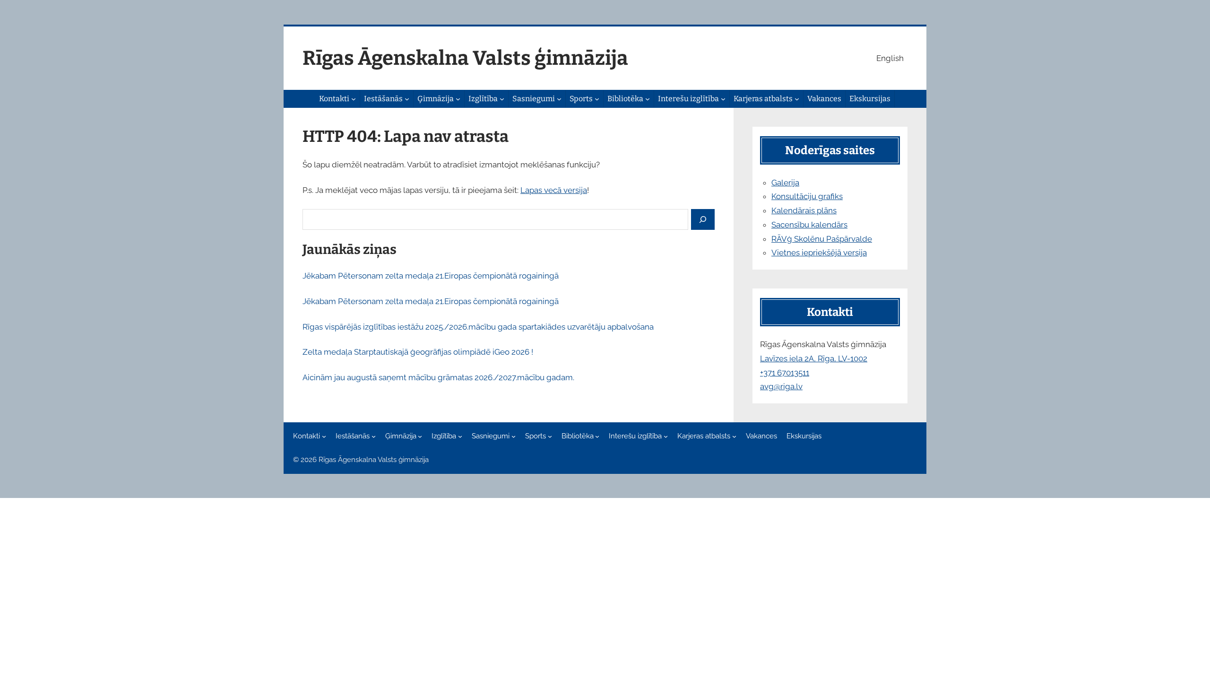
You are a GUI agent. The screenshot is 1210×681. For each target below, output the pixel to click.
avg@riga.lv (781, 386)
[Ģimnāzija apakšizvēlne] (458, 98)
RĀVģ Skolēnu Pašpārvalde (821, 239)
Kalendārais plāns (804, 210)
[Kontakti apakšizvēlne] (353, 98)
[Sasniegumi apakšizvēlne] (559, 98)
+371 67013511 (784, 372)
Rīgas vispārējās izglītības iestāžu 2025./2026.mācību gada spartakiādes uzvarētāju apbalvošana (478, 327)
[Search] (703, 219)
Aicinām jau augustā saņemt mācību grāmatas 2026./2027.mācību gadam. (438, 377)
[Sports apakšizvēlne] (597, 98)
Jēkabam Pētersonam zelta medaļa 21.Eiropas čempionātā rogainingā (430, 275)
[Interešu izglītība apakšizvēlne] (723, 98)
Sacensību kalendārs (809, 224)
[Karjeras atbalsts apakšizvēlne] (797, 98)
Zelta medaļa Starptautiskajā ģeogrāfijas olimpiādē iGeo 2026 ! (417, 352)
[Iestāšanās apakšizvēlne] (407, 98)
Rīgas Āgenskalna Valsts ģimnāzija (465, 58)
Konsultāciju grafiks (807, 196)
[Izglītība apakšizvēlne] (502, 98)
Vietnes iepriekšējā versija (819, 252)
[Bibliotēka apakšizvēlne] (647, 98)
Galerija (785, 182)
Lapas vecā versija (553, 190)
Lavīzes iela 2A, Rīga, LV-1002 (813, 358)
